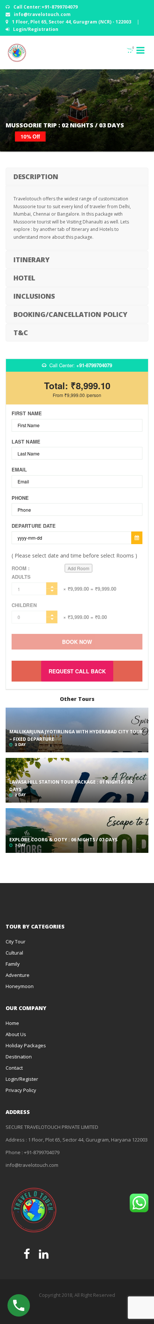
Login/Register (22, 1079)
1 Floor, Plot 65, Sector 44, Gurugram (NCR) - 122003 (71, 22)
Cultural (14, 952)
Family (13, 964)
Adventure (18, 975)
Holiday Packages (26, 1045)
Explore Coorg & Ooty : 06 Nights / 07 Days (63, 839)
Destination (19, 1056)
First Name (27, 413)
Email (19, 469)
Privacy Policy (21, 1090)
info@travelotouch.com (42, 14)
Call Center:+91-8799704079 (45, 7)
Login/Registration (35, 29)
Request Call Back (77, 671)
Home (12, 1023)
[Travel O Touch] (17, 52)
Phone (20, 498)
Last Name (26, 441)
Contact (14, 1067)
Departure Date (34, 526)
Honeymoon (20, 986)
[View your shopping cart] (125, 50)
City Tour (15, 941)
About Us (16, 1034)
